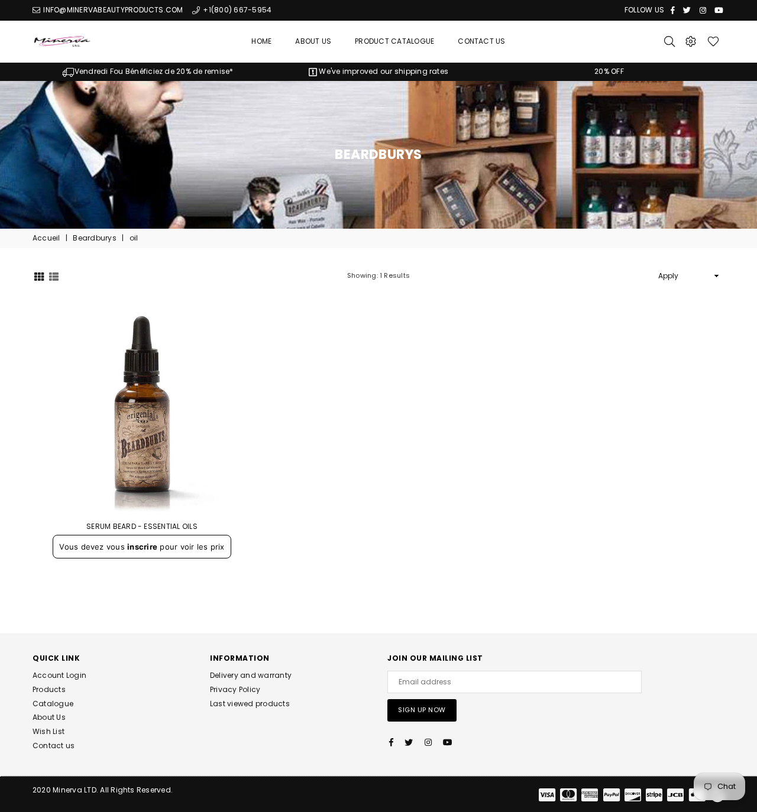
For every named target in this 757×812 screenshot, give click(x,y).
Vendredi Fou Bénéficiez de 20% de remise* (154, 71)
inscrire (142, 546)
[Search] (669, 41)
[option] (148, 72)
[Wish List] (713, 41)
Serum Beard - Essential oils (142, 526)
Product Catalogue (394, 41)
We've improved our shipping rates (382, 71)
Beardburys (94, 238)
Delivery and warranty (251, 675)
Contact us (54, 745)
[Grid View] (39, 276)
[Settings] (690, 41)
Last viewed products (250, 704)
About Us (313, 41)
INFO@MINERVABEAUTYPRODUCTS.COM (112, 10)
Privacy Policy (235, 689)
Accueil (46, 238)
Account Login (59, 675)
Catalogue (53, 704)
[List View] (53, 276)
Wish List (48, 731)
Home (261, 41)
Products (49, 689)
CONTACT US (481, 41)
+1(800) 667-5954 (236, 10)
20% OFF (609, 71)
